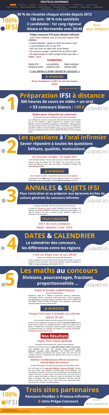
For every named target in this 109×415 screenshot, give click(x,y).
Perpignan (40, 351)
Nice (42, 349)
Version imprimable (6, 410)
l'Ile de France (75, 124)
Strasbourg (31, 351)
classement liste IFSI (35, 357)
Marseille (36, 349)
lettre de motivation (42, 264)
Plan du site (14, 410)
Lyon (29, 349)
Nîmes (47, 351)
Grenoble (72, 349)
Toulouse (58, 349)
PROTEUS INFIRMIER (54, 1)
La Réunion (54, 124)
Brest (78, 349)
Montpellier (54, 351)
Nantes (65, 349)
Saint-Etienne (76, 347)
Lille (52, 349)
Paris (47, 349)
